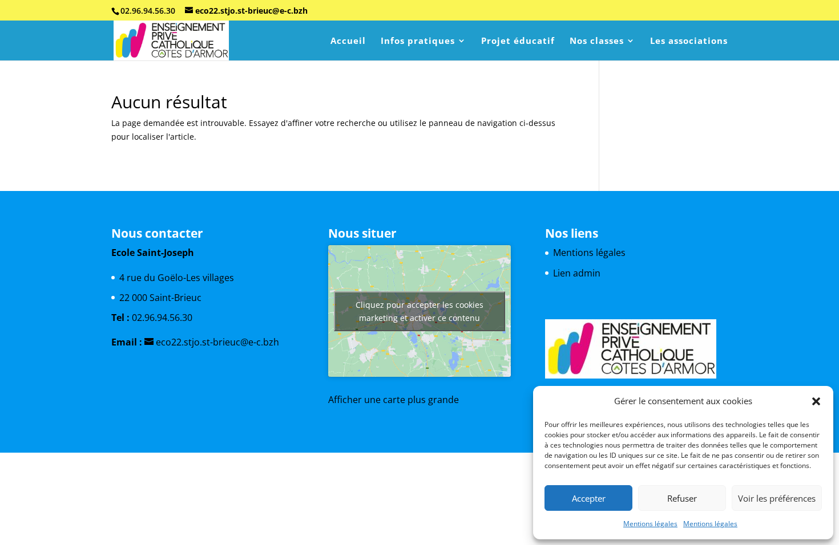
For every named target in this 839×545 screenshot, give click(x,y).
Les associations (689, 41)
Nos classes (597, 41)
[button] (816, 401)
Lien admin (576, 273)
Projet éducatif (518, 41)
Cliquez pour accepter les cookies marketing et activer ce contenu (419, 311)
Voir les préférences (777, 498)
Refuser (682, 498)
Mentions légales (650, 523)
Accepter (589, 498)
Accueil (348, 41)
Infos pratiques (418, 41)
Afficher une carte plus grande (393, 399)
